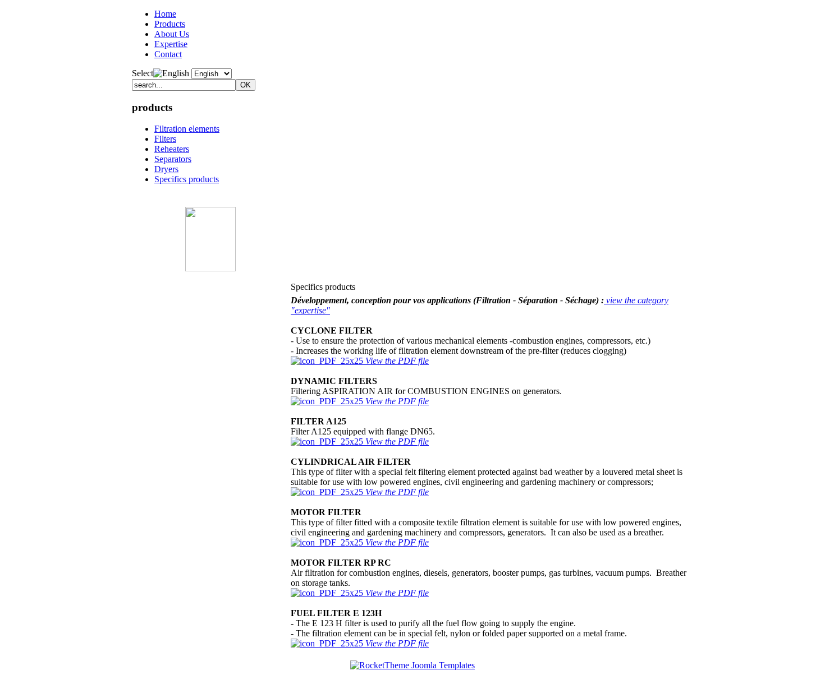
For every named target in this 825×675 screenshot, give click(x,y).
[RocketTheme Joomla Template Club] (412, 665)
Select (142, 73)
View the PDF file (397, 361)
